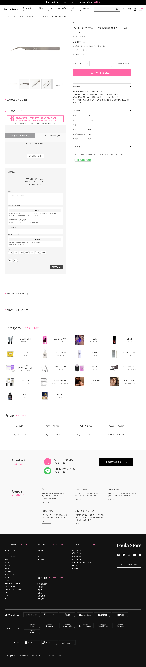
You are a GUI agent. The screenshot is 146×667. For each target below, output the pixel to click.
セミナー (50, 9)
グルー (7, 559)
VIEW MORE (46, 502)
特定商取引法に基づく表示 (81, 562)
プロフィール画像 (13, 235)
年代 (9, 249)
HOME (9, 17)
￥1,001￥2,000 (84, 426)
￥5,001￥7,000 (84, 435)
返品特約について (118, 154)
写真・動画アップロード (15, 206)
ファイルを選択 (35, 210)
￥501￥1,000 (52, 426)
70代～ (43, 252)
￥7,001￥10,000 (116, 435)
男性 (10, 260)
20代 (15, 252)
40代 (26, 252)
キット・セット (10, 587)
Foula (75, 23)
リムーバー (8, 565)
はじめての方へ (85, 9)
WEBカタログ (42, 556)
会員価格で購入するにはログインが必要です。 (89, 46)
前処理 (7, 568)
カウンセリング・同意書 (13, 590)
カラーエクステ (10, 556)
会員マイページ (42, 593)
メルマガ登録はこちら (129, 564)
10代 (10, 252)
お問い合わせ (77, 559)
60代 (37, 252)
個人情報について (78, 565)
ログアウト (41, 590)
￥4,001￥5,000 (52, 435)
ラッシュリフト (10, 550)
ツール (7, 580)
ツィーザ (16, 17)
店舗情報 (73, 9)
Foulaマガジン (61, 9)
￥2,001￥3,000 (116, 426)
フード (7, 599)
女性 (15, 260)
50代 (31, 252)
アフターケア (9, 571)
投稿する (55, 267)
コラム (39, 553)
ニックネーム (12, 227)
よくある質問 (77, 556)
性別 (9, 257)
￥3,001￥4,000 (20, 435)
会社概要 (40, 559)
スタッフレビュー (51, 135)
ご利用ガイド (103, 154)
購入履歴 (40, 599)
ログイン (40, 587)
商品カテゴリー (28, 9)
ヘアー (7, 596)
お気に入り (41, 596)
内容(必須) (11, 191)
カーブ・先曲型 (26, 17)
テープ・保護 (9, 574)
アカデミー (8, 593)
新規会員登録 (42, 584)
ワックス (8, 562)
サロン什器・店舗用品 (12, 584)
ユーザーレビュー (20, 135)
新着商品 (40, 9)
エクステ (8, 553)
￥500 (20, 426)
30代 (21, 252)
